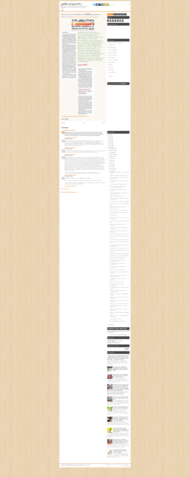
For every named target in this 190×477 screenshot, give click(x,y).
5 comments (95, 16)
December (112, 148)
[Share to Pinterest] (67, 119)
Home (62, 10)
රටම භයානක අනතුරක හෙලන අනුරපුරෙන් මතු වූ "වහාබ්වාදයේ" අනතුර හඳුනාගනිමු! (120, 451)
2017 (110, 139)
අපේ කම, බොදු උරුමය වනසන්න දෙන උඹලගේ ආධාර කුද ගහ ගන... (118, 187)
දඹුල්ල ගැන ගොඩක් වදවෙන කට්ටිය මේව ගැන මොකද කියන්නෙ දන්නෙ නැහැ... (120, 398)
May (111, 162)
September (112, 154)
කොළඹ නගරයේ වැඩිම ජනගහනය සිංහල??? (119, 303)
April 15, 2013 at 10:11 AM (70, 154)
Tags (116, 14)
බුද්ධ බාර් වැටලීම (113, 215)
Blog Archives (122, 14)
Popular (110, 14)
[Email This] (62, 119)
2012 (110, 325)
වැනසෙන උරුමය (111, 60)
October (112, 152)
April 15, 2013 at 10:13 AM (70, 175)
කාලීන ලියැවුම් (111, 52)
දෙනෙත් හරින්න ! (113, 464)
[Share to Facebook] (66, 119)
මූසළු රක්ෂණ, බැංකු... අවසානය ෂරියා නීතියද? (119, 255)
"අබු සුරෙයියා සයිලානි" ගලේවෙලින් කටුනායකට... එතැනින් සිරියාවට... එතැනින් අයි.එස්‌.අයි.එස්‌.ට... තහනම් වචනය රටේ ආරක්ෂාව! (120, 418)
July (111, 158)
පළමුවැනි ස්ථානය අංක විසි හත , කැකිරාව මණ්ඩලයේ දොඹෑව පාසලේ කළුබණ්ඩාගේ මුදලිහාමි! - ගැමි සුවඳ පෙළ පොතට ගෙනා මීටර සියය (121, 441)
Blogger (124, 334)
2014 (110, 145)
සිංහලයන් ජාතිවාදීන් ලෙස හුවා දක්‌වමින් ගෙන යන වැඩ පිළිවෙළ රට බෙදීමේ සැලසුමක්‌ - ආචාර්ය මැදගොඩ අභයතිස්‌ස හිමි (121, 430)
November (112, 150)
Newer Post (63, 122)
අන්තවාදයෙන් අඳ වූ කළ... (77, 16)
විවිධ (109, 64)
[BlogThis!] (63, 119)
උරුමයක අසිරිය (111, 50)
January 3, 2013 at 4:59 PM (70, 137)
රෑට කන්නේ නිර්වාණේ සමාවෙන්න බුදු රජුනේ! (119, 201)
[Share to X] (65, 119)
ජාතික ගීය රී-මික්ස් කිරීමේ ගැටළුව (117, 196)
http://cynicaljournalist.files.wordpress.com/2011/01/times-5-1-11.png (75, 116)
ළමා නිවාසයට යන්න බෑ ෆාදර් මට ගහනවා (118, 248)
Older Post (104, 122)
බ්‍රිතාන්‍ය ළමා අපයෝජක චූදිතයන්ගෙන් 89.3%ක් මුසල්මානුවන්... (81, 14)
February (112, 168)
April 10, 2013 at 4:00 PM (70, 147)
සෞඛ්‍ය (109, 67)
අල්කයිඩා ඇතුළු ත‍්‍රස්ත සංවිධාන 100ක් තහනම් (119, 175)
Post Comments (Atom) (71, 192)
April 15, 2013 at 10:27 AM (70, 186)
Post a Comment (65, 188)
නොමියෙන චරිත (111, 55)
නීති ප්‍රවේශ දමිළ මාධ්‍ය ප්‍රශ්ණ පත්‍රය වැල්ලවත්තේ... (117, 284)
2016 (110, 141)
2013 (110, 147)
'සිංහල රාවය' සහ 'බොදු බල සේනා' (117, 281)
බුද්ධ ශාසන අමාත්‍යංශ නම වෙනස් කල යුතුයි (119, 210)
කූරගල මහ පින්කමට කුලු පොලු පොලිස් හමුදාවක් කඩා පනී (118, 193)
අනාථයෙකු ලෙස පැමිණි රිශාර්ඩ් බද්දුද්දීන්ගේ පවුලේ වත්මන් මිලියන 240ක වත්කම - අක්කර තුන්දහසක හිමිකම (120, 368)
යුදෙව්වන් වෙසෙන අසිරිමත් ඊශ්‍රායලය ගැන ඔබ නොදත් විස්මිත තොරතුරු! (121, 407)
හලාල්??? (110, 69)
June (111, 160)
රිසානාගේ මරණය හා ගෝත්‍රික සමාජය (117, 269)
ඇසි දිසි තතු (84, 16)
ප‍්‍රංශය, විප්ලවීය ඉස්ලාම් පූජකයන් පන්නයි (118, 184)
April (111, 164)
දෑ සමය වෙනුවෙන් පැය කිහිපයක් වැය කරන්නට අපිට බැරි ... (117, 260)
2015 (110, 143)
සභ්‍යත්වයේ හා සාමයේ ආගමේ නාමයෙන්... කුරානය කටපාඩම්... (118, 276)
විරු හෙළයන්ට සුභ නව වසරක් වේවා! (117, 321)
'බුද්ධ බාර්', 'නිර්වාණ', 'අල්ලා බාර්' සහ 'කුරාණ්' (119, 239)
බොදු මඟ (109, 57)
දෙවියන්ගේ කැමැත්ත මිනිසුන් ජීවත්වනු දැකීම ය (119, 253)
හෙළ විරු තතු (110, 72)
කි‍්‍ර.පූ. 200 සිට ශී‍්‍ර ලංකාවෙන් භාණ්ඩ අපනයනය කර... (117, 264)
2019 (110, 134)
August (111, 156)
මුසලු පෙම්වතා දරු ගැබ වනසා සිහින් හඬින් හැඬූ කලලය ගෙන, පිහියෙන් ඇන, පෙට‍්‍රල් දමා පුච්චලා (120, 375)
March (111, 166)
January (112, 170)
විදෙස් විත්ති (89, 16)
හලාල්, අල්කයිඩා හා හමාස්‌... (115, 318)
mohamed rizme (68, 130)
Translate (117, 342)
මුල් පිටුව (110, 76)
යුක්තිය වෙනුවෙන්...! (71, 4)
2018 (110, 136)
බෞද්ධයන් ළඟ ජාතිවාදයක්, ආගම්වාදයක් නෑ (119, 234)
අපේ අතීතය (110, 45)
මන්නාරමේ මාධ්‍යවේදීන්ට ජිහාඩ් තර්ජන (118, 257)
